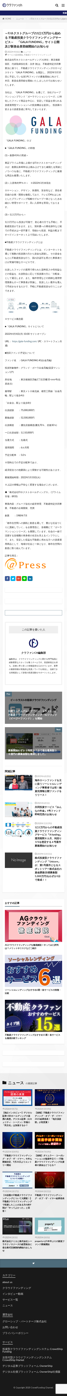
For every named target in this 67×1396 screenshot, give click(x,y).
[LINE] (24, 578)
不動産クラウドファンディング (37, 55)
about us (7, 1282)
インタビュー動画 (12, 1294)
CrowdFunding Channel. (42, 1388)
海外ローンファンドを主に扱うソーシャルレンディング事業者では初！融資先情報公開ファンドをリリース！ (48, 787)
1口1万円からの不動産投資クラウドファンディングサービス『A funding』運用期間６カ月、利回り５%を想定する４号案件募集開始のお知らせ (48, 836)
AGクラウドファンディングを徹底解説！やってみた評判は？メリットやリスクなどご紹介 (32, 946)
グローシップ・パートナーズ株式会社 (24, 1321)
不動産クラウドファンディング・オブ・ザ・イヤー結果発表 (49, 1197)
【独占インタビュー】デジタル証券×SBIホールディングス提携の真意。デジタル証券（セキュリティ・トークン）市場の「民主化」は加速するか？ (17, 1119)
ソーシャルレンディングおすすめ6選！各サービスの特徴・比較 (33, 991)
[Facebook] (7, 578)
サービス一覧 (10, 1299)
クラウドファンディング (16, 1288)
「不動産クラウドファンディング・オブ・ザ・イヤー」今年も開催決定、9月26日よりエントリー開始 (17, 1160)
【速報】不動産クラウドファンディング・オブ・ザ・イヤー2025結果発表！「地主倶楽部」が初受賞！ (49, 1117)
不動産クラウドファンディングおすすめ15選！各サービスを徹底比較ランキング (32, 1036)
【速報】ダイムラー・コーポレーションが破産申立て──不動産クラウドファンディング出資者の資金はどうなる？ (49, 1160)
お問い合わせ (10, 1327)
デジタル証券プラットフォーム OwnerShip (27, 1366)
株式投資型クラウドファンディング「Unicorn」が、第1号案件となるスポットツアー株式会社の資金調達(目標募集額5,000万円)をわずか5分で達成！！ (48, 869)
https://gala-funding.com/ (24, 341)
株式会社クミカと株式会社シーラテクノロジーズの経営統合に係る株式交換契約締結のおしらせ (17, 1246)
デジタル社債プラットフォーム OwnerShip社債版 (31, 1372)
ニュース (20, 19)
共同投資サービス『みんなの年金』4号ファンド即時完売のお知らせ (48, 811)
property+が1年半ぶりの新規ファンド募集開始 (50, 1243)
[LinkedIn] (30, 578)
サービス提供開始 (15, 55)
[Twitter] (13, 578)
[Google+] (18, 578)
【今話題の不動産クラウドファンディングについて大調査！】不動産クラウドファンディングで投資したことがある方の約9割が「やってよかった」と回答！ (17, 1203)
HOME (8, 19)
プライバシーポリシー (15, 1333)
